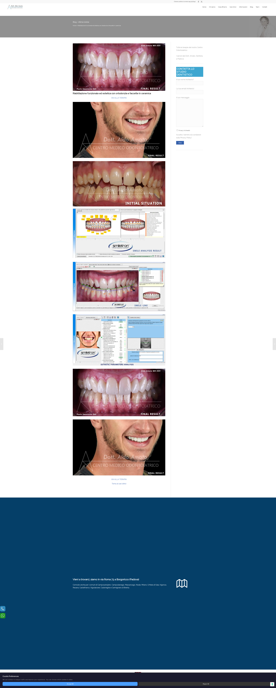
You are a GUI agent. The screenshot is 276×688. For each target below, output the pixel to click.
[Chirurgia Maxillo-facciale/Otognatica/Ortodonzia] (1, 344)
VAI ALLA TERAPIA (119, 98)
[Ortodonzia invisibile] (274, 344)
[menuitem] (204, 7)
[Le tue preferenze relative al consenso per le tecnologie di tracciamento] (272, 684)
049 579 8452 (192, 1)
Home (74, 25)
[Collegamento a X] (201, 1)
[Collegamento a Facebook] (198, 1)
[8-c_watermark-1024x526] (119, 67)
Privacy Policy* (186, 138)
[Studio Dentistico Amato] (15, 7)
